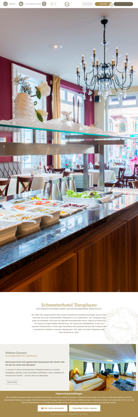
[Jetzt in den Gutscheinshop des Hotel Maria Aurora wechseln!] (45, 4)
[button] (4, 146)
